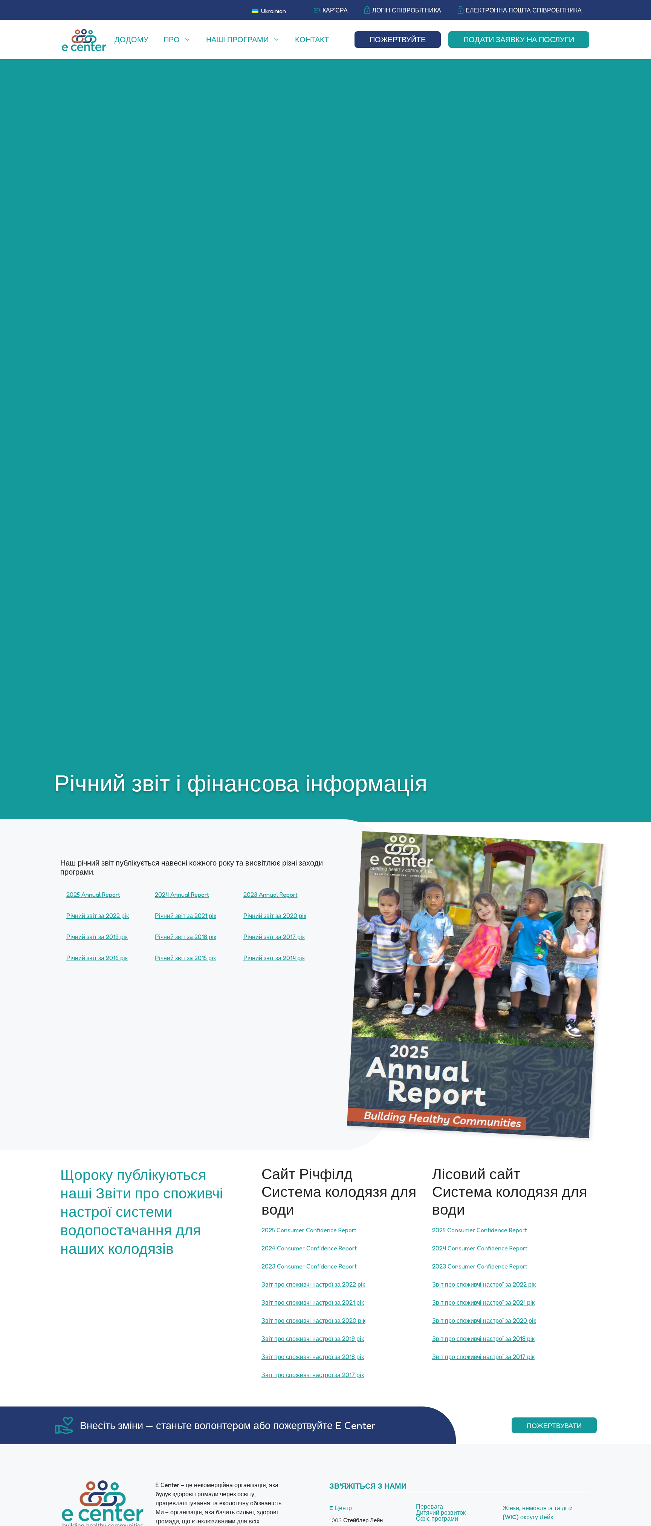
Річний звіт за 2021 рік (185, 915)
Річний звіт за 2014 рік (274, 958)
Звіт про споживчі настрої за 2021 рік (312, 1302)
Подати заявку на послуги (518, 39)
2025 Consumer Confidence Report (308, 1230)
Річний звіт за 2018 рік (185, 937)
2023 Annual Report (270, 894)
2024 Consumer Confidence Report (309, 1248)
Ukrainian (273, 11)
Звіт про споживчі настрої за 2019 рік (312, 1338)
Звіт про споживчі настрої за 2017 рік (312, 1375)
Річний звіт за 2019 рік (97, 937)
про (172, 39)
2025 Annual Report (93, 894)
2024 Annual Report (182, 894)
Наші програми (237, 39)
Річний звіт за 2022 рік (97, 915)
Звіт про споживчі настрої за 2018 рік (312, 1357)
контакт (312, 39)
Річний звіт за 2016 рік (97, 958)
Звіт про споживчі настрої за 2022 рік (313, 1284)
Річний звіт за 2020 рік (274, 915)
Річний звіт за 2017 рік (274, 937)
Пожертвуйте (398, 39)
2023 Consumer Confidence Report (309, 1266)
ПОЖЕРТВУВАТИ (554, 1425)
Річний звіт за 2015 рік (185, 958)
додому (131, 39)
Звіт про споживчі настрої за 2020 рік (313, 1320)
